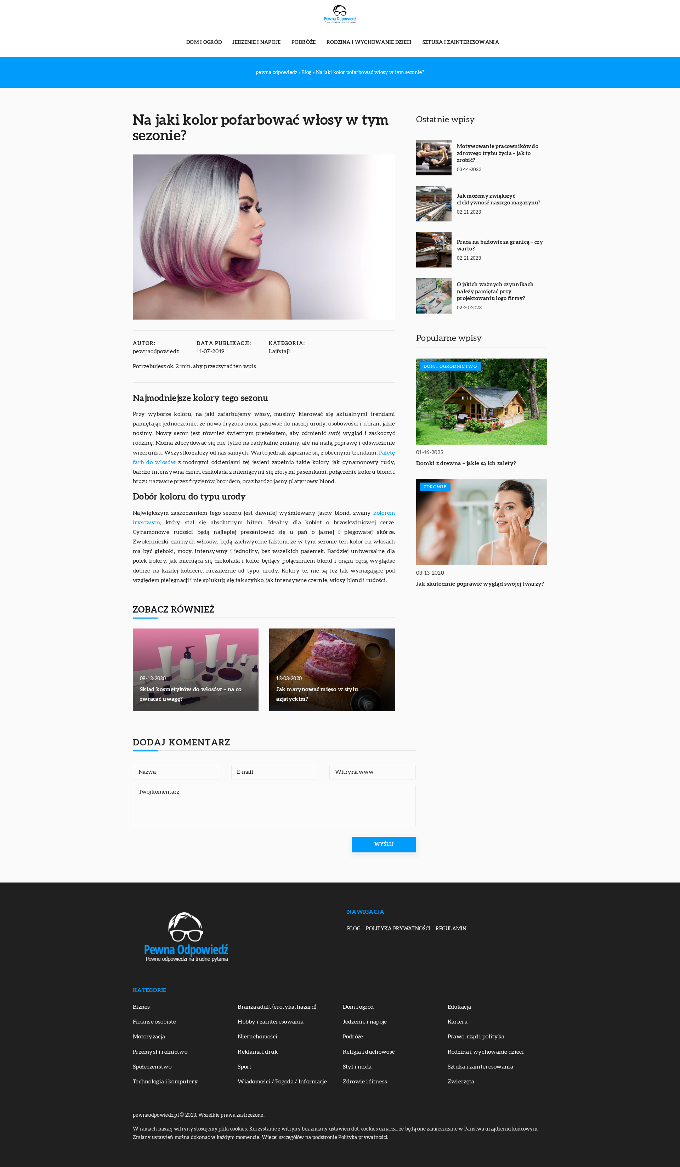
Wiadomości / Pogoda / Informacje (282, 1081)
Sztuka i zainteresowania (461, 42)
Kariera (458, 1022)
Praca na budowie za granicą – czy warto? (500, 245)
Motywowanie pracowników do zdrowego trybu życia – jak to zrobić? (497, 153)
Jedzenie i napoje (256, 42)
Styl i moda (357, 1067)
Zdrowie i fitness (365, 1081)
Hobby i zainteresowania (271, 1022)
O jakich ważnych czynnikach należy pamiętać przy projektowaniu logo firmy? (495, 291)
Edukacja (459, 1007)
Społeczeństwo (152, 1067)
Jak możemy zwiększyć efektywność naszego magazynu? (498, 199)
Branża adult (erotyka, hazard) (277, 1007)
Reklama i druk (258, 1052)
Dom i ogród (204, 42)
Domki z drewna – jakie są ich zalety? (466, 463)
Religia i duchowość (369, 1052)
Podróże (303, 42)
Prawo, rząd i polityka (476, 1036)
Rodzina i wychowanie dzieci (369, 42)
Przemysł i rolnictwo (160, 1052)
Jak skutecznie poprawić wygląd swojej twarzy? (480, 584)
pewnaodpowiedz (156, 351)
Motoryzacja (149, 1036)
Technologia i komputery (165, 1081)
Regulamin (451, 928)
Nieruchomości (257, 1036)
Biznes (141, 1007)
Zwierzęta (461, 1081)
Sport (245, 1067)
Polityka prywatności (398, 928)
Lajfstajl (279, 351)
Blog (354, 928)
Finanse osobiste (154, 1022)
